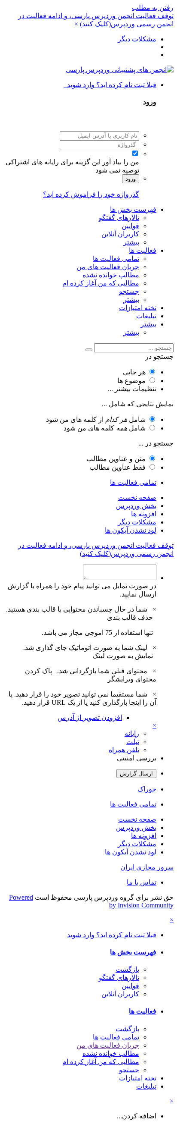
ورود (130, 179)
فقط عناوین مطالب (117, 467)
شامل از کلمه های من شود (96, 419)
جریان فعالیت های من (107, 266)
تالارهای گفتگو (119, 217)
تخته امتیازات (137, 307)
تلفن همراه (124, 749)
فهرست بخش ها (133, 209)
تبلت (132, 741)
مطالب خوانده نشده (110, 275)
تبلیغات (146, 316)
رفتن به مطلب (153, 7)
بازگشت (127, 969)
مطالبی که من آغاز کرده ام (100, 283)
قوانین (130, 225)
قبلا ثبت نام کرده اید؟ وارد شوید (110, 84)
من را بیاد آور (120, 162)
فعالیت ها (142, 250)
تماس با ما (141, 882)
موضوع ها (131, 380)
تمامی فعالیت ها (116, 258)
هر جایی (134, 372)
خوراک (146, 789)
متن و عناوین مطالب (116, 458)
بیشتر (131, 242)
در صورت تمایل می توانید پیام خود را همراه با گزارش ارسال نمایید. (82, 590)
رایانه (132, 733)
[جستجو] (88, 349)
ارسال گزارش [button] (136, 773)
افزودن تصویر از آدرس (90, 717)
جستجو (129, 291)
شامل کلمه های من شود (105, 428)
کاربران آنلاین (120, 234)
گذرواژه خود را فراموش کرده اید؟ (91, 194)
